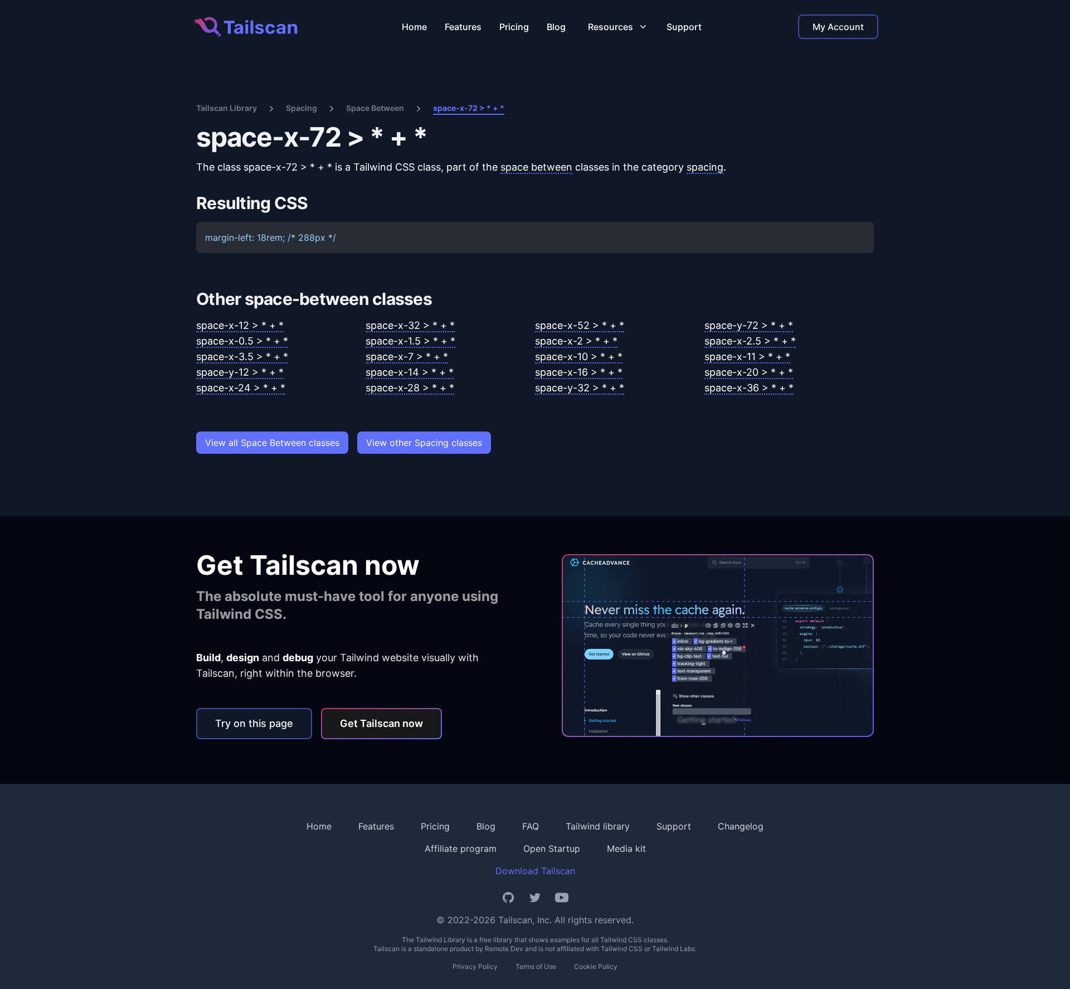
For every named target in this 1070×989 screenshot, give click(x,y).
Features (463, 26)
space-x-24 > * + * (240, 388)
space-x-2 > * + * (576, 341)
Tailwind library (598, 826)
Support (684, 26)
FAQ (530, 826)
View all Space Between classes (272, 442)
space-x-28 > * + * (410, 388)
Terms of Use (535, 966)
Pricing (514, 26)
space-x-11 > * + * (747, 356)
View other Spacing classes (424, 442)
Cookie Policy (595, 966)
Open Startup (551, 848)
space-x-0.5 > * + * (242, 341)
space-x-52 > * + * (579, 325)
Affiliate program (461, 848)
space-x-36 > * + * (749, 388)
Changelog (740, 826)
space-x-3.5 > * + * (242, 356)
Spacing (301, 108)
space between (536, 167)
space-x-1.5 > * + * (410, 341)
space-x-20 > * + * (748, 372)
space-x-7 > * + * (407, 356)
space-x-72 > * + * (468, 108)
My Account (838, 26)
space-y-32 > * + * (579, 388)
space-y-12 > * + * (240, 372)
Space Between (375, 108)
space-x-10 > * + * (578, 356)
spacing (705, 167)
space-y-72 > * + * (748, 325)
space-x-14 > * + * (410, 372)
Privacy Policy (475, 966)
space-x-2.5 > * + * (750, 341)
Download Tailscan (535, 870)
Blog (556, 26)
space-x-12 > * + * (240, 325)
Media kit (626, 848)
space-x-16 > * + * (578, 372)
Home (414, 26)
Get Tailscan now (381, 723)
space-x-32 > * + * (410, 325)
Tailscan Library (226, 108)
